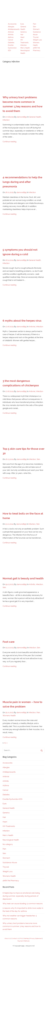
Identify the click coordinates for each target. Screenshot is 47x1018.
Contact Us (15, 938)
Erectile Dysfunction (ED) (12, 47)
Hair (21, 34)
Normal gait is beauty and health (23, 578)
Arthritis (10, 34)
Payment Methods (23, 941)
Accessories (12, 24)
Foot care (8, 641)
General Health (35, 117)
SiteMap (26, 938)
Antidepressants (14, 29)
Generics (23, 32)
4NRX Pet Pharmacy (11, 881)
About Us (7, 938)
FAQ (21, 938)
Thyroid (35, 37)
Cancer (10, 40)
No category (8, 844)
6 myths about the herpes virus (22, 320)
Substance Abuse (10, 862)
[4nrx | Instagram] (23, 982)
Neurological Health (11, 840)
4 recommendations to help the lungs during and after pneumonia (22, 182)
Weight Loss (37, 40)
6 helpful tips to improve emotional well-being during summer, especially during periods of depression (21, 896)
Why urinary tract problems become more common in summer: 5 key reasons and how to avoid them (22, 926)
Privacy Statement (36, 938)
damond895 (22, 117)
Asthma (10, 37)
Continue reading (9, 142)
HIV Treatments (9, 826)
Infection (23, 45)
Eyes (22, 24)
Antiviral (11, 32)
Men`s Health (25, 48)
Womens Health (9, 716)
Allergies (11, 27)
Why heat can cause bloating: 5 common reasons (23, 904)
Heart (22, 37)
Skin (34, 27)
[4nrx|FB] (23, 965)
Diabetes (11, 42)
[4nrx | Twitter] (23, 999)
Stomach (36, 29)
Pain (34, 24)
